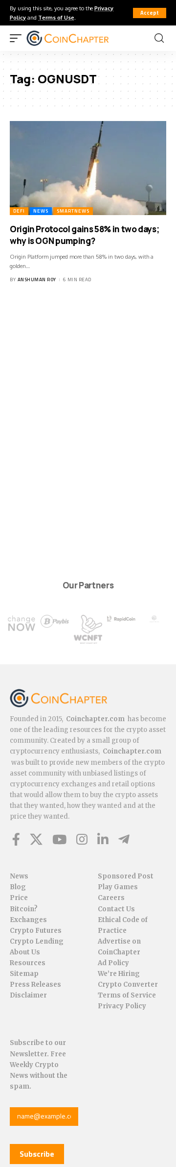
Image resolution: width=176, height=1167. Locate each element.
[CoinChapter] (79, 38)
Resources (27, 963)
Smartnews (73, 211)
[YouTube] (59, 839)
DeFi (19, 211)
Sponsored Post (126, 876)
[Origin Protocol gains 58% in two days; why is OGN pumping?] (88, 168)
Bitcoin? (24, 909)
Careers (111, 898)
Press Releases (35, 984)
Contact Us (116, 909)
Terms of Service (127, 995)
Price (19, 898)
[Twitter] (36, 839)
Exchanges (28, 920)
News (40, 211)
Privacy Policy (122, 1006)
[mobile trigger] (18, 38)
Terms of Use (56, 17)
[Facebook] (16, 839)
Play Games (118, 887)
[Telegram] (124, 839)
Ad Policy (113, 963)
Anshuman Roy (37, 279)
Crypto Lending (37, 941)
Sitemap (24, 974)
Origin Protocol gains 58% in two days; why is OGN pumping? (84, 234)
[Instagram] (82, 839)
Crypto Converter (128, 984)
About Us (25, 952)
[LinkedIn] (103, 839)
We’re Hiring (119, 974)
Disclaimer (28, 995)
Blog (18, 887)
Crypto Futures (36, 930)
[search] (159, 38)
